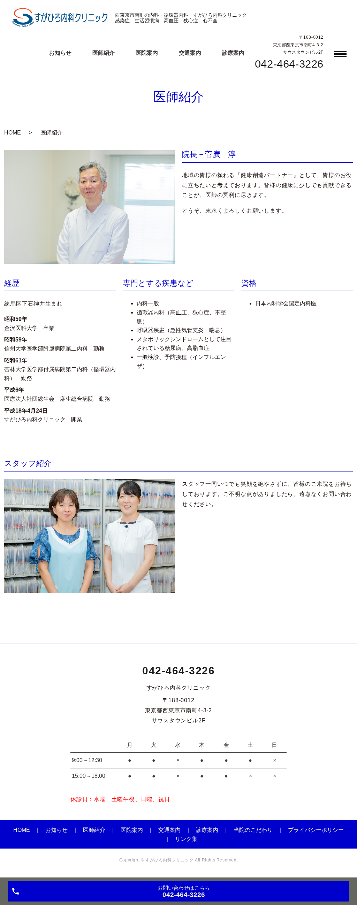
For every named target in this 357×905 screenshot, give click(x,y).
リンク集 (186, 839)
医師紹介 (94, 830)
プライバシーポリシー (316, 830)
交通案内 (169, 830)
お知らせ (56, 830)
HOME (12, 133)
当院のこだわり (253, 830)
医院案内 (132, 830)
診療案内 (207, 830)
